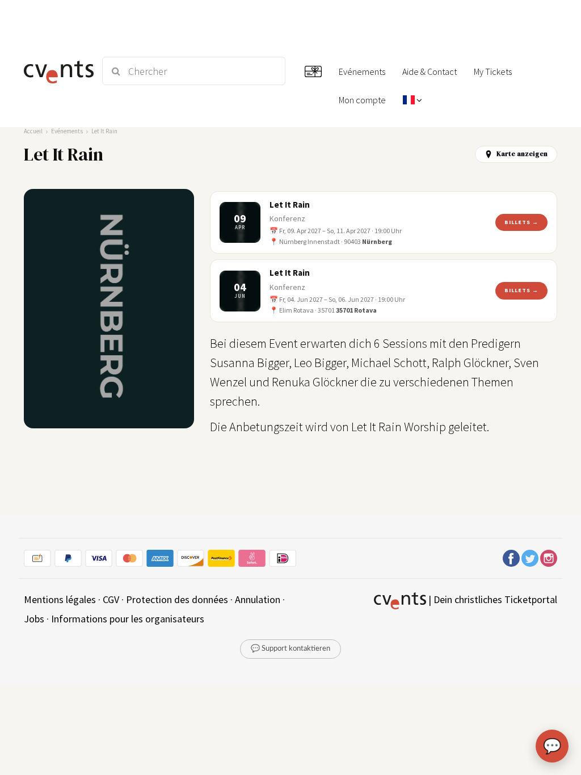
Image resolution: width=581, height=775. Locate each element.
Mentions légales (60, 599)
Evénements (67, 131)
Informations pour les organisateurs (127, 618)
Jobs (34, 618)
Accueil (33, 131)
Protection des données (177, 599)
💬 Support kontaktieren (290, 648)
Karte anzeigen (522, 153)
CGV (111, 599)
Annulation (257, 599)
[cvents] (56, 71)
